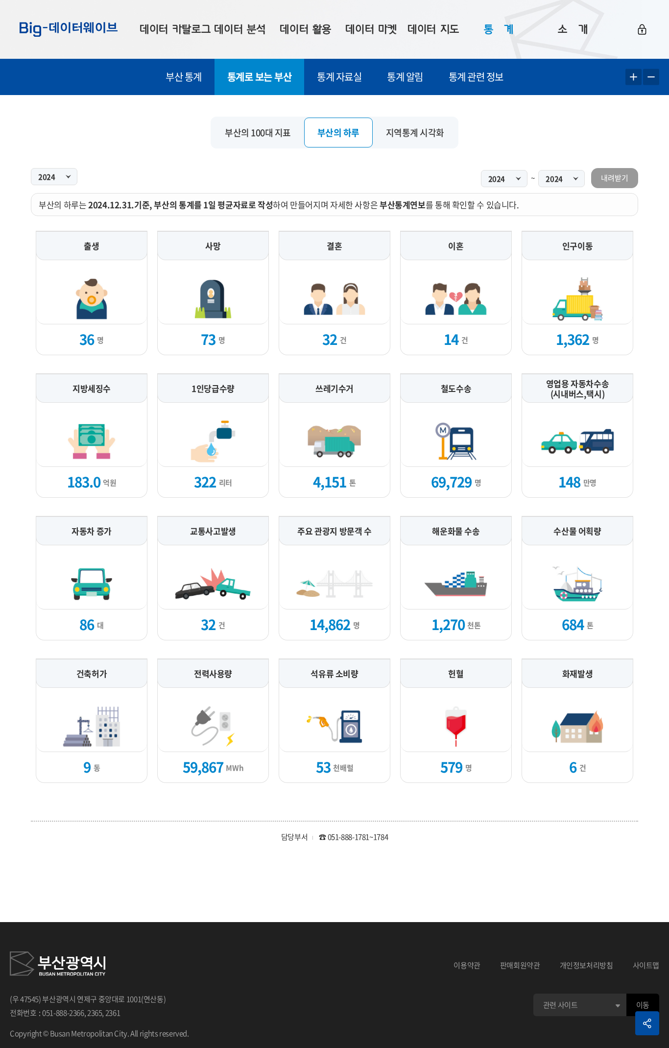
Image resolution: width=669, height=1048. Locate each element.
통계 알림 (405, 77)
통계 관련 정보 (476, 77)
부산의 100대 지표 (258, 132)
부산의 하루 (338, 132)
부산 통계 (184, 77)
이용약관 (467, 965)
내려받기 (614, 177)
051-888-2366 (63, 1012)
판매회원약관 (520, 965)
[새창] (57, 965)
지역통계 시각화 (415, 132)
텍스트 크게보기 (633, 77)
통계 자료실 (339, 77)
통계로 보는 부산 (259, 77)
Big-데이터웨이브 (69, 29)
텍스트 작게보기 (651, 77)
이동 (642, 1004)
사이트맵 (646, 965)
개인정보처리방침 (586, 965)
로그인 (642, 29)
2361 (112, 1012)
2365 (94, 1012)
